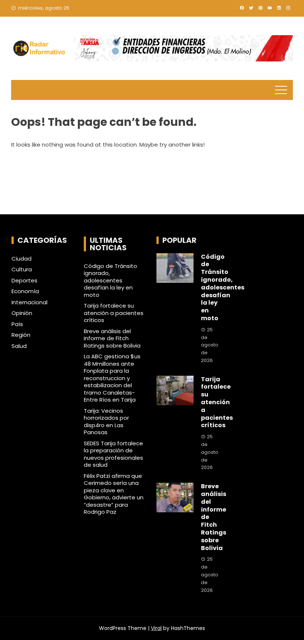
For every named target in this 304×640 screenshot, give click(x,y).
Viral (156, 628)
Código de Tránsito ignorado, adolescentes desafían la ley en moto (110, 280)
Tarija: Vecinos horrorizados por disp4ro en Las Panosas (106, 421)
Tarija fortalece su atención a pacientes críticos (113, 313)
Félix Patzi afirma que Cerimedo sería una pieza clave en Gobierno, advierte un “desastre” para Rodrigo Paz (113, 494)
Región (20, 335)
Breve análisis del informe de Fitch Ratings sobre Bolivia (112, 338)
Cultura (21, 269)
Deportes (24, 280)
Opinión (21, 313)
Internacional (29, 302)
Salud (19, 346)
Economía (25, 291)
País (17, 324)
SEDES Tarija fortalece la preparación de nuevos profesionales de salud (113, 454)
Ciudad (21, 258)
